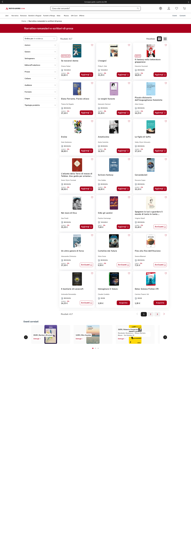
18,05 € (138, 75)
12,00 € (137, 225)
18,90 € (64, 151)
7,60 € (100, 227)
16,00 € (100, 111)
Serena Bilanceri (140, 256)
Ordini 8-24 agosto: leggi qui (95, 2)
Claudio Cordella (103, 294)
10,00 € (100, 263)
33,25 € (101, 75)
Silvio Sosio (102, 256)
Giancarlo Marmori (104, 104)
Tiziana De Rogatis (67, 104)
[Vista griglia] (159, 38)
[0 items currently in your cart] (184, 8)
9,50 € (100, 265)
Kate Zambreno (66, 142)
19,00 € (137, 73)
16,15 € (101, 151)
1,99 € (137, 303)
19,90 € (63, 149)
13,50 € (63, 73)
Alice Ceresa (139, 104)
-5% (68, 73)
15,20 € (101, 113)
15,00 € (137, 111)
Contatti (183, 16)
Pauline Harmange (104, 218)
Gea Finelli (64, 218)
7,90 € (137, 263)
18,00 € (63, 111)
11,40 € (138, 227)
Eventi (175, 16)
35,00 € (100, 73)
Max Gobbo (102, 180)
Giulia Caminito (103, 142)
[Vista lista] (165, 38)
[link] (160, 8)
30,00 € (63, 187)
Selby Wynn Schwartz (142, 142)
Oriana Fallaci (65, 66)
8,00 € (100, 225)
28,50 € (64, 189)
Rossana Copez (140, 180)
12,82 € (64, 75)
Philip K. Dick (102, 66)
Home (24, 21)
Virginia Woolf (140, 218)
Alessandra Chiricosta (68, 256)
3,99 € (100, 303)
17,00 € (100, 149)
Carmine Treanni (140, 294)
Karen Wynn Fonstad (68, 180)
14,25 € (138, 113)
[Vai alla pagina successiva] (164, 314)
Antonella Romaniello (68, 294)
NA (148, 294)
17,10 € (64, 113)
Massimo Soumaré (141, 66)
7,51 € (137, 265)
